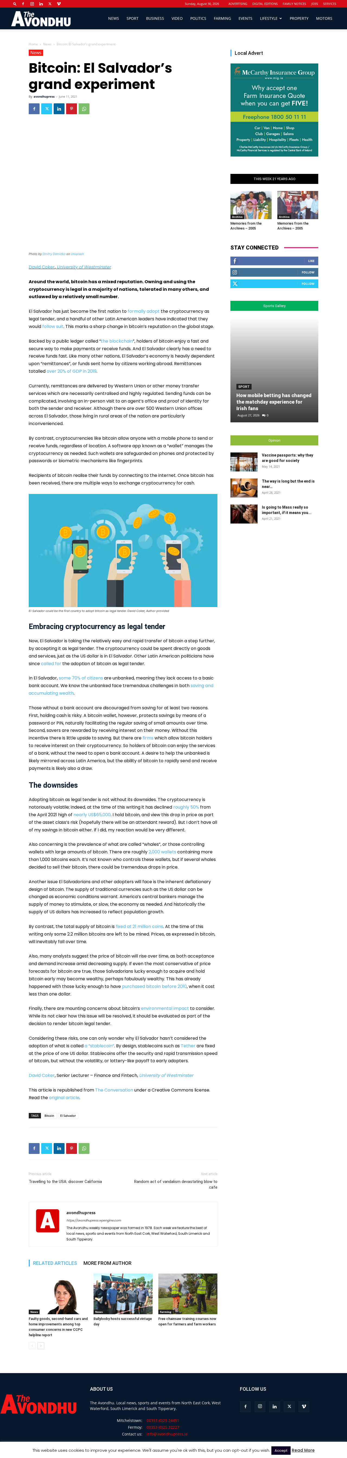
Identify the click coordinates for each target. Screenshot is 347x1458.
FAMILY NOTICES (294, 4)
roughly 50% (186, 807)
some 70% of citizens (81, 678)
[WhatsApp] (84, 108)
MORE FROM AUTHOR (107, 1263)
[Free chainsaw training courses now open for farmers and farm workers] (187, 1294)
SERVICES (329, 4)
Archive (237, 217)
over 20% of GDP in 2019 (72, 371)
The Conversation (114, 1090)
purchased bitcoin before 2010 (154, 986)
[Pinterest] (71, 108)
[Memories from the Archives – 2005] (251, 205)
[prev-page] (32, 1345)
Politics (198, 18)
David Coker (42, 267)
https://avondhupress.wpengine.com (93, 1220)
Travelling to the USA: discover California (65, 1181)
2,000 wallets (162, 852)
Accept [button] (281, 1450)
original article (64, 1098)
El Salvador (68, 1116)
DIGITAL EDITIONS (265, 4)
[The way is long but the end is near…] (244, 487)
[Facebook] (23, 4)
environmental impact (165, 1008)
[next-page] (40, 1345)
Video (177, 18)
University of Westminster (84, 267)
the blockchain (117, 341)
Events (245, 18)
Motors (324, 18)
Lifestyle (269, 18)
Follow (308, 272)
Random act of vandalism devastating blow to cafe (175, 1184)
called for (51, 664)
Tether (188, 1046)
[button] (15, 4)
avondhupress (44, 96)
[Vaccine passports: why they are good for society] (244, 461)
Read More (303, 1450)
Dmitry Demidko (54, 254)
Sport (133, 18)
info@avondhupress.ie (167, 1434)
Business (155, 18)
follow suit (52, 326)
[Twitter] (50, 4)
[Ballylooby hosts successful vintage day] (123, 1294)
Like (311, 261)
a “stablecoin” (99, 1046)
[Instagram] (32, 4)
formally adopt (144, 311)
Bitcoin (49, 1116)
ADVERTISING (238, 4)
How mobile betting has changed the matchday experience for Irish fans (273, 402)
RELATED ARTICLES (55, 1263)
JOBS (314, 4)
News (113, 18)
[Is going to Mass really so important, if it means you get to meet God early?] (244, 514)
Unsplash (77, 254)
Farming (222, 18)
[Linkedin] (41, 4)
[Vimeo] (59, 4)
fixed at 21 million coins (139, 926)
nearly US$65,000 (92, 815)
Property (299, 18)
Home (33, 44)
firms (148, 738)
